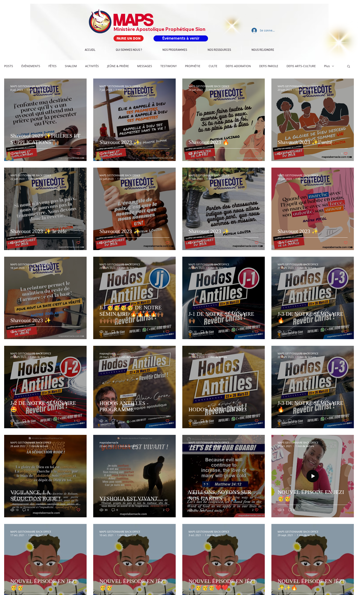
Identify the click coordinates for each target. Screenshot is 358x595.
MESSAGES (144, 66)
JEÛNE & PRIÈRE (118, 66)
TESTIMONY (168, 66)
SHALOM (71, 66)
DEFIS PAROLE (268, 66)
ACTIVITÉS (92, 66)
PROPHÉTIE (192, 66)
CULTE (213, 66)
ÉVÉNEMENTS (30, 66)
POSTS (8, 66)
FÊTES (52, 66)
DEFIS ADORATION (238, 66)
